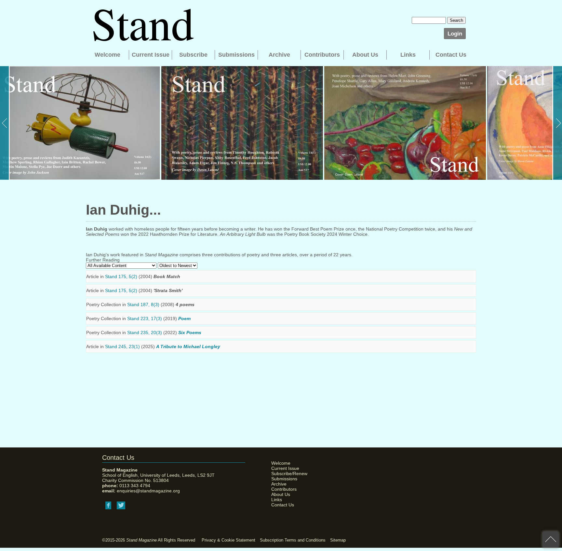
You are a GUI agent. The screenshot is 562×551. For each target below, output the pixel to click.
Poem (184, 318)
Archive (279, 54)
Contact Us (450, 54)
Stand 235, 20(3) (144, 332)
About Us (365, 54)
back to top (550, 539)
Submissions (236, 54)
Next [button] (557, 123)
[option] (80, 123)
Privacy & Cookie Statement (228, 540)
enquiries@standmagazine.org (148, 490)
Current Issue (150, 54)
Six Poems (189, 332)
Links (408, 54)
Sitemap (338, 540)
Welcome (107, 54)
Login (455, 33)
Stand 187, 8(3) (143, 304)
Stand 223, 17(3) (144, 318)
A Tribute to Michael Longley (188, 346)
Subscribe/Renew (287, 473)
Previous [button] (5, 123)
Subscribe (193, 54)
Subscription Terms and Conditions (293, 540)
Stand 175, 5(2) (121, 276)
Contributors (322, 54)
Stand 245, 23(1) (122, 346)
